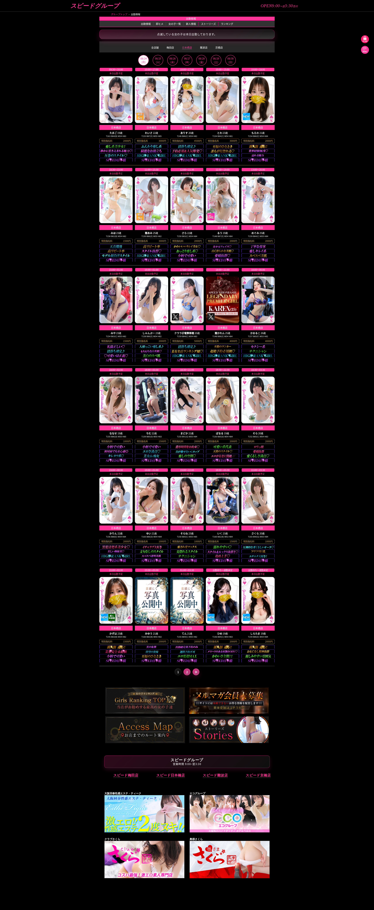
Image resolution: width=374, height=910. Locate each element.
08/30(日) (230, 60)
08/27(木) (187, 60)
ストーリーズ (208, 24)
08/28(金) (201, 60)
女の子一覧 (174, 24)
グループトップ (119, 14)
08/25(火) (158, 60)
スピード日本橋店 (170, 775)
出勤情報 (146, 24)
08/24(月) (143, 60)
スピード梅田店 (125, 775)
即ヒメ (159, 24)
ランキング (227, 24)
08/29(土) (216, 60)
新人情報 (191, 24)
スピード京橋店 (258, 775)
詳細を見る (116, 115)
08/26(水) (172, 60)
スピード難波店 (215, 775)
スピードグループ (94, 5)
